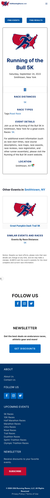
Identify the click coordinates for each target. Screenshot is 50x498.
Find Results (35, 20)
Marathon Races (12, 424)
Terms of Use (32, 494)
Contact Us (9, 380)
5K (25, 102)
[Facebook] (18, 304)
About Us (9, 376)
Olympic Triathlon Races (16, 443)
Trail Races (9, 433)
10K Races (9, 417)
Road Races (10, 430)
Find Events (13, 20)
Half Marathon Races (15, 420)
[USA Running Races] (14, 4)
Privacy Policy (18, 494)
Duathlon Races (12, 436)
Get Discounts (25, 348)
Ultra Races (10, 427)
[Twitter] (31, 304)
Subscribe (15, 471)
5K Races (8, 414)
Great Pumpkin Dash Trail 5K (25, 225)
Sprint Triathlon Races (15, 440)
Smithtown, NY (34, 189)
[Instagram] (24, 304)
